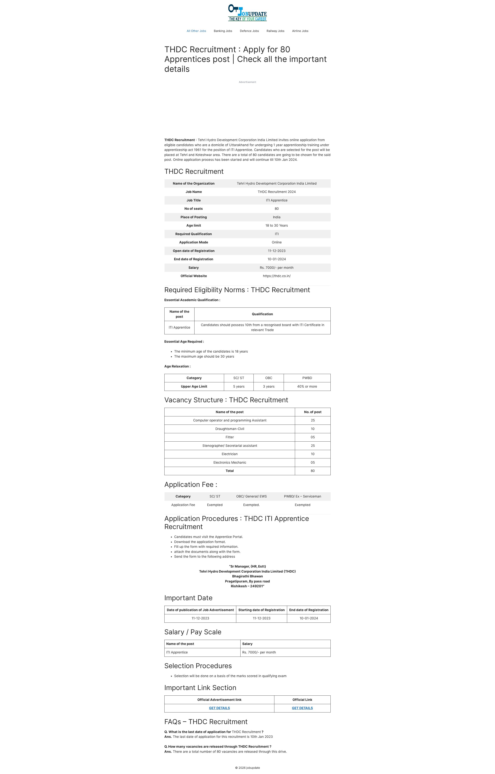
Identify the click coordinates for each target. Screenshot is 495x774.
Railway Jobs (275, 31)
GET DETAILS (219, 708)
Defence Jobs (249, 31)
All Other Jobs (196, 31)
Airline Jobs (300, 31)
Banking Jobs (223, 31)
